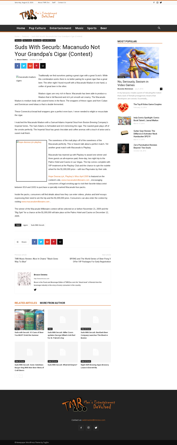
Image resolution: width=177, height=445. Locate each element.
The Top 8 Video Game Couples (148, 104)
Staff (53, 2)
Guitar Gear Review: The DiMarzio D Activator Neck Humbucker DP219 (145, 134)
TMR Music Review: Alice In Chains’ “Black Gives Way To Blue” (36, 260)
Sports (92, 28)
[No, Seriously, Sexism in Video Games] (140, 62)
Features (25, 36)
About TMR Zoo (44, 2)
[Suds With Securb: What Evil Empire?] (63, 352)
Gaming (121, 77)
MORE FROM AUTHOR (52, 302)
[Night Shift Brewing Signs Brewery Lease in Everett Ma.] (96, 352)
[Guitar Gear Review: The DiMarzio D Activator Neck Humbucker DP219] (124, 133)
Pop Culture (37, 28)
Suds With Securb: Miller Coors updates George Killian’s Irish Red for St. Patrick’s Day (61, 335)
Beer (103, 28)
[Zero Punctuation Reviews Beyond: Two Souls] (123, 148)
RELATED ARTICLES (26, 302)
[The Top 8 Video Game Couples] (123, 108)
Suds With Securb (49, 40)
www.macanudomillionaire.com (75, 180)
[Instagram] (157, 2)
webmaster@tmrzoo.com (93, 420)
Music (79, 28)
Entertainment (60, 28)
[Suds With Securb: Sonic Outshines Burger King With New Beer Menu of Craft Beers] (30, 352)
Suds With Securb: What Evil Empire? (62, 365)
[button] (159, 28)
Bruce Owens (22, 59)
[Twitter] (160, 2)
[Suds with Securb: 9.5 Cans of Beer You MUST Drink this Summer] (30, 319)
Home (21, 28)
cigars (25, 225)
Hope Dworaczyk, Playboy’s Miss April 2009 (68, 176)
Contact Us (62, 2)
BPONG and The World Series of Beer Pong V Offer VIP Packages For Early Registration (90, 260)
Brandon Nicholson (125, 89)
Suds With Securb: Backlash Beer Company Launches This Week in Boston (94, 335)
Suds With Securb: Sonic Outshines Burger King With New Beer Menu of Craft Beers (29, 367)
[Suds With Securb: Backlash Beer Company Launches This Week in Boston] (96, 319)
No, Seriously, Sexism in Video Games (133, 83)
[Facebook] (153, 2)
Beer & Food (37, 40)
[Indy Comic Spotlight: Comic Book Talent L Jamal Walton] (124, 120)
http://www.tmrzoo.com (41, 278)
